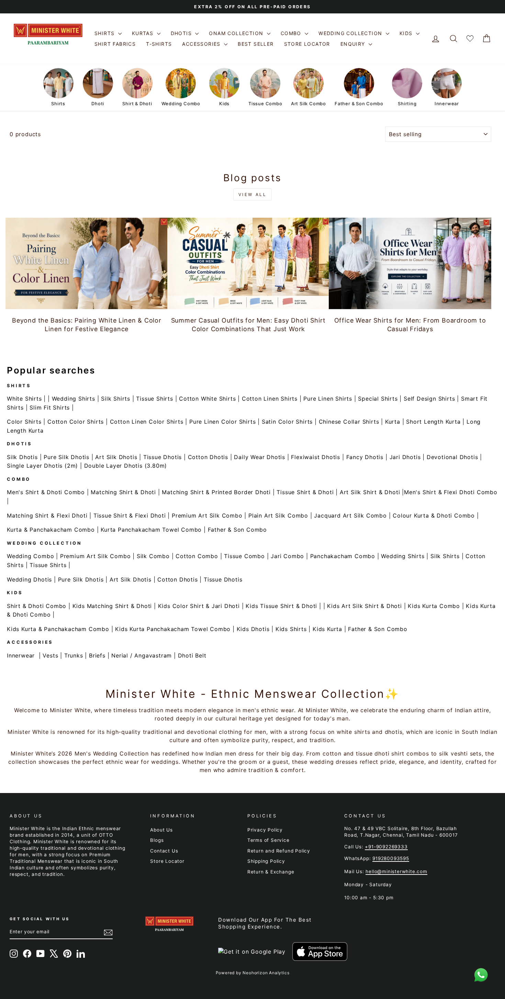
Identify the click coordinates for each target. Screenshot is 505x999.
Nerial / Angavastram (141, 655)
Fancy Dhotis (365, 457)
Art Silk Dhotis (116, 457)
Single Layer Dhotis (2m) (42, 465)
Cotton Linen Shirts (270, 398)
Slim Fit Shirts (50, 407)
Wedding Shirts (73, 398)
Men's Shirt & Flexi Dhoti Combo (450, 492)
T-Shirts (159, 44)
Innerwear (21, 655)
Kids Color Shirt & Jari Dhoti (199, 605)
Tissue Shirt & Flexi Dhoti (129, 515)
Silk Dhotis (22, 457)
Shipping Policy (266, 861)
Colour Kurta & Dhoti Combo (434, 515)
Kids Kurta (327, 629)
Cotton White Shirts (207, 398)
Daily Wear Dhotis (259, 457)
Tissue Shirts (154, 398)
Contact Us (164, 851)
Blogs (157, 840)
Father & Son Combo (237, 529)
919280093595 (390, 858)
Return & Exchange (270, 872)
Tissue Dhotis (162, 457)
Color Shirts (24, 421)
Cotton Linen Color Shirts (146, 421)
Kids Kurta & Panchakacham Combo (58, 629)
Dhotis (182, 33)
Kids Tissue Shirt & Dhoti (281, 605)
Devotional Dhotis (452, 457)
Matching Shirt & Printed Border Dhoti (216, 492)
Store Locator (307, 44)
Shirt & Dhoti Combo (36, 605)
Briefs (97, 655)
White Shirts (24, 398)
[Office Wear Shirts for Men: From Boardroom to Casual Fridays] (410, 263)
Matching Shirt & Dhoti (123, 492)
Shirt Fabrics (115, 44)
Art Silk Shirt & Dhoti (370, 492)
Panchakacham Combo (342, 556)
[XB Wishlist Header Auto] (470, 39)
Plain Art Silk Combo (278, 515)
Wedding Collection (351, 33)
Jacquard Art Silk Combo (350, 515)
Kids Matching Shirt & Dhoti (112, 605)
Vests (50, 655)
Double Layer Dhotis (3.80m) (125, 465)
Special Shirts (377, 398)
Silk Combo (153, 556)
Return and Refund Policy (278, 851)
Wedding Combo (30, 556)
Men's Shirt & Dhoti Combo (46, 492)
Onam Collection (237, 33)
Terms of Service (268, 840)
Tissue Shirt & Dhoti (305, 492)
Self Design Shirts (429, 398)
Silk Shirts (115, 398)
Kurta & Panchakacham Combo (51, 529)
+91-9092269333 (386, 846)
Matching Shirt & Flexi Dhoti (47, 515)
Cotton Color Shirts (75, 421)
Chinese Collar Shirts (349, 421)
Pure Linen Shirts (327, 398)
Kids (407, 33)
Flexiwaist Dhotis (315, 457)
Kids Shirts (291, 629)
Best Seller (255, 44)
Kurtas (143, 33)
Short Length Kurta (433, 421)
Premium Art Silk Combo (207, 515)
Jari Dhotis (405, 457)
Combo (292, 33)
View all (252, 194)
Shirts (105, 33)
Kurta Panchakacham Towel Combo (151, 529)
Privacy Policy (265, 830)
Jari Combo (287, 556)
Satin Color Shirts (287, 421)
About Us (161, 830)
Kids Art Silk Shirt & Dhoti (364, 605)
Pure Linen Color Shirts (222, 421)
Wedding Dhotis (29, 579)
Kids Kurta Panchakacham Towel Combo (173, 629)
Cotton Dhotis (208, 457)
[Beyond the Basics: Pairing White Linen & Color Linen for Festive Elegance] (86, 263)
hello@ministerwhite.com (396, 871)
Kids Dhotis (253, 629)
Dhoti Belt (192, 655)
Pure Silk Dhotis (66, 457)
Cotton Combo (197, 556)
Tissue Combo (244, 556)
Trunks (73, 655)
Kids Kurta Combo (434, 605)
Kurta (392, 421)
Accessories (202, 44)
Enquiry (353, 44)
